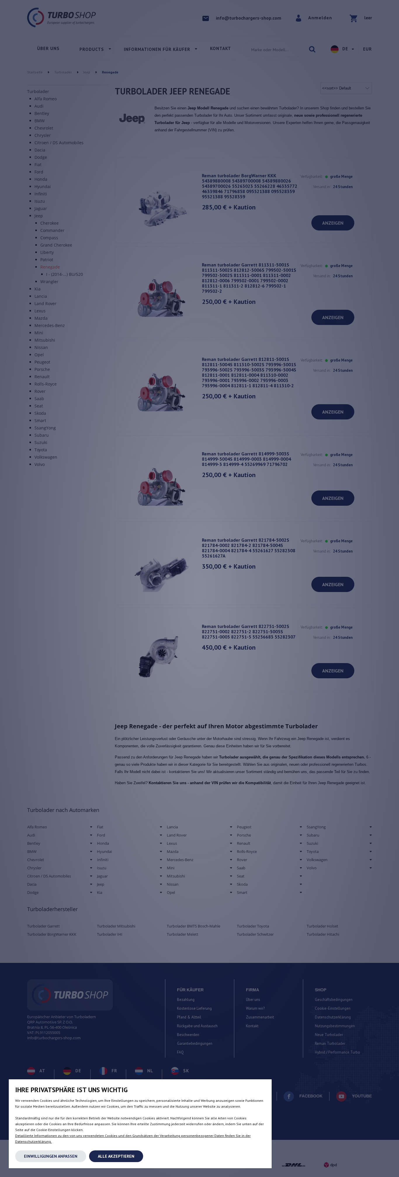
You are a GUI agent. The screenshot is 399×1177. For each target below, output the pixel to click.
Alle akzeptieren (116, 1156)
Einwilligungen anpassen (50, 1156)
